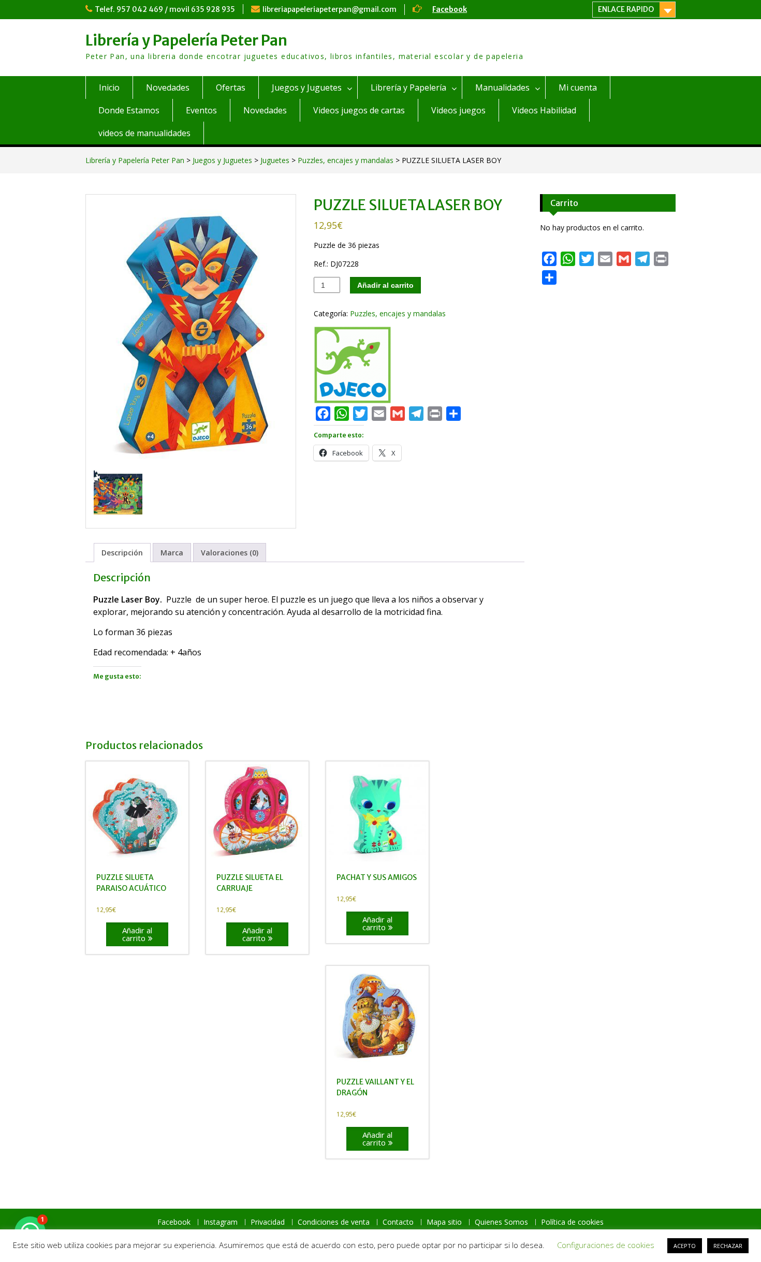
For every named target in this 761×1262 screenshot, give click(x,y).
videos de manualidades (144, 133)
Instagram (220, 1222)
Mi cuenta (578, 87)
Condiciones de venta (334, 1222)
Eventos (201, 110)
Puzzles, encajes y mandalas (345, 160)
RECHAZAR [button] (727, 1246)
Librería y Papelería (408, 87)
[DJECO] (352, 366)
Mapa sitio (444, 1222)
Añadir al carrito (385, 285)
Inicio (109, 87)
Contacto (398, 1222)
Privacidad (268, 1222)
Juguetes (274, 160)
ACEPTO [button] (685, 1246)
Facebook (449, 9)
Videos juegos (458, 110)
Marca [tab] (171, 552)
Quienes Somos (501, 1222)
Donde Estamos (128, 110)
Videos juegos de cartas (359, 110)
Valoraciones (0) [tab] (229, 552)
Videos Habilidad (544, 110)
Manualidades (502, 87)
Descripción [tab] (122, 552)
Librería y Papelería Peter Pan (186, 40)
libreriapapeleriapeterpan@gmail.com (329, 9)
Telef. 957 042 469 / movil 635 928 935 (165, 9)
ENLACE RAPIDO (626, 9)
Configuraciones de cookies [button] (605, 1245)
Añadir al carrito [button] (137, 934)
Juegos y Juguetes (307, 87)
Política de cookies (572, 1222)
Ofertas (230, 87)
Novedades (167, 87)
